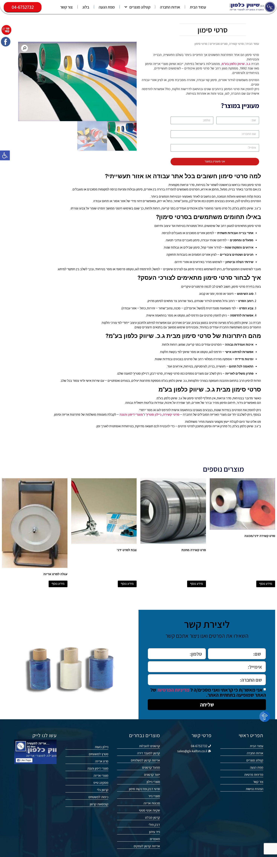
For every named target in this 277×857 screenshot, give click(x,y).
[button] (5, 155)
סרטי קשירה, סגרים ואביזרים (227, 44)
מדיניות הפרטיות (173, 690)
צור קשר (66, 7)
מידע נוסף (265, 584)
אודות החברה (170, 7)
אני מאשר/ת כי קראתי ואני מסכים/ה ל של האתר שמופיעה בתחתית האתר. (208, 692)
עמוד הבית (198, 7)
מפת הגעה (107, 7)
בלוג (85, 7)
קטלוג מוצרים (139, 7)
